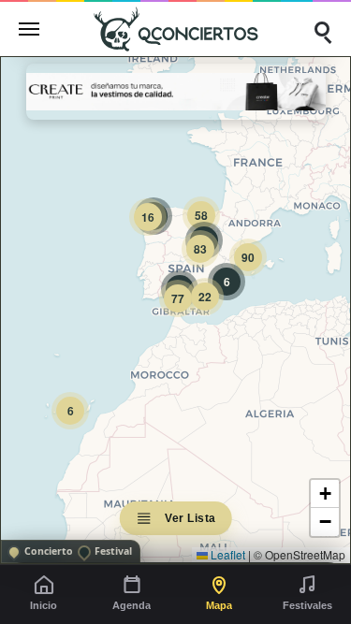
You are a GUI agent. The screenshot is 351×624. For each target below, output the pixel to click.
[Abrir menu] (29, 29)
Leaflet (226, 554)
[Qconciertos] (176, 28)
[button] (70, 410)
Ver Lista (190, 518)
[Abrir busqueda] (322, 29)
